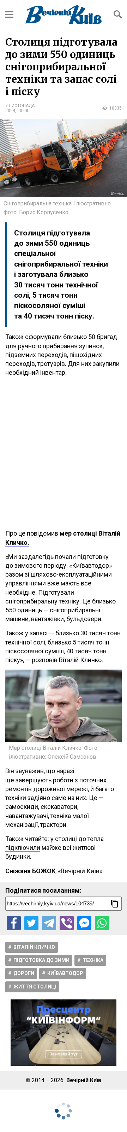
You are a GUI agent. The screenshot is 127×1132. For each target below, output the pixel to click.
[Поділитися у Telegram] (49, 923)
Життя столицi (34, 987)
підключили (22, 847)
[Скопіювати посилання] (114, 903)
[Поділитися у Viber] (67, 923)
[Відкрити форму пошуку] (117, 14)
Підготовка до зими (41, 960)
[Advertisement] (63, 453)
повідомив (42, 533)
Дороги (23, 973)
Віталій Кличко (34, 947)
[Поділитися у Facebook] (14, 923)
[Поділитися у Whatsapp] (102, 923)
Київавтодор (65, 973)
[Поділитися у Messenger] (84, 923)
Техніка (93, 960)
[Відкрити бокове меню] (9, 14)
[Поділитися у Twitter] (31, 923)
